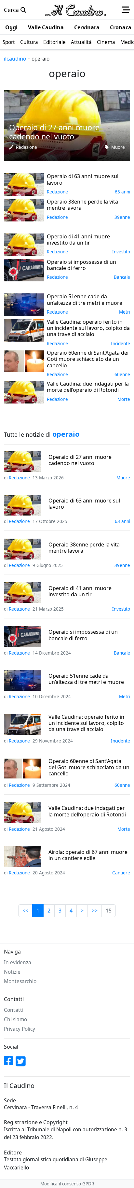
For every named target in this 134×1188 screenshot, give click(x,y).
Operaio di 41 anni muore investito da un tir (80, 591)
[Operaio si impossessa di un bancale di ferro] (24, 269)
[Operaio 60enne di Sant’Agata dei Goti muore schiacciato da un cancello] (24, 360)
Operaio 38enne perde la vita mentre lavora (84, 548)
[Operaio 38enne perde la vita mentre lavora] (24, 209)
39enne (122, 217)
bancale (122, 277)
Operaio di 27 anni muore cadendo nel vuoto (80, 460)
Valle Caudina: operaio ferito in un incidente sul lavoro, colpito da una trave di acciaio (86, 723)
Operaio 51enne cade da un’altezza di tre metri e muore (86, 679)
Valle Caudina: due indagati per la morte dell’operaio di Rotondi (87, 811)
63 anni (122, 192)
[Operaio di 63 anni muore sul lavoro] (24, 184)
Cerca (12, 10)
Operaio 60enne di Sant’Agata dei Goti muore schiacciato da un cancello (88, 767)
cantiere (121, 873)
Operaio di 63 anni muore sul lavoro (84, 504)
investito (121, 252)
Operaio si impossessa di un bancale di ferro (83, 635)
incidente (120, 343)
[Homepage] (75, 9)
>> (95, 910)
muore (118, 147)
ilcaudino (15, 58)
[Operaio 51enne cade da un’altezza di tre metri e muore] (24, 304)
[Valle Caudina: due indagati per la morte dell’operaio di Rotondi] (24, 391)
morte (123, 399)
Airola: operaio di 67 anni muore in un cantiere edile (87, 855)
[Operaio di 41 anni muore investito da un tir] (24, 244)
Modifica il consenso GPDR (67, 1184)
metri (124, 312)
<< (25, 910)
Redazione (26, 147)
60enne (122, 374)
